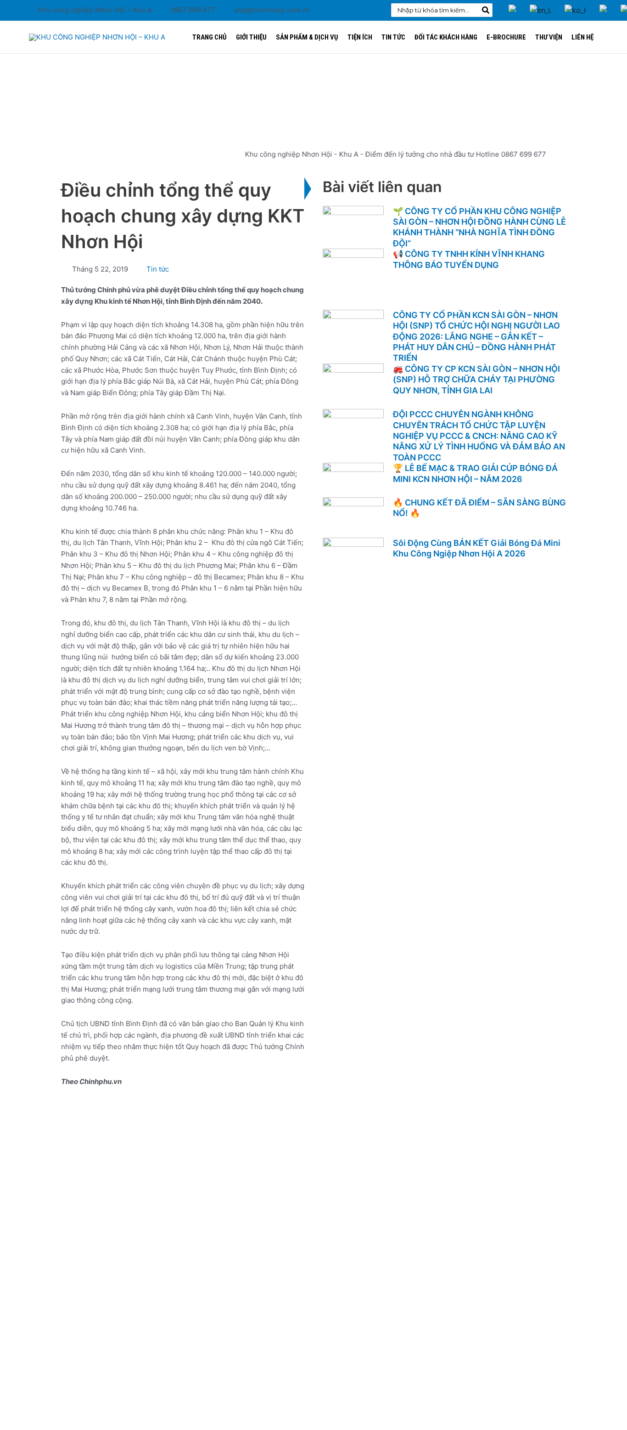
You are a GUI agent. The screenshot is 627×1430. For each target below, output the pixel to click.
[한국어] (575, 3)
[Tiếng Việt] (512, 3)
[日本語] (603, 3)
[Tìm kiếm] (486, 10)
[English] (540, 3)
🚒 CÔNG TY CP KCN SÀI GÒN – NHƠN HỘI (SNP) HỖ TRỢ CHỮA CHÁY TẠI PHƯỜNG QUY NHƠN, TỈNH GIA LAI (476, 379)
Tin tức (157, 269)
